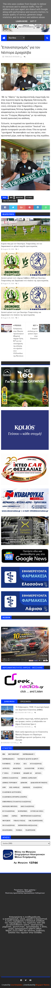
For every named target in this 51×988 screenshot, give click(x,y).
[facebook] (21, 980)
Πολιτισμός (7, 830)
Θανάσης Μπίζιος (9, 806)
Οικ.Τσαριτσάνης (9, 201)
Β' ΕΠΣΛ (29, 197)
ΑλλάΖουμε (29, 768)
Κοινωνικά (22, 811)
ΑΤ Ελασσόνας (36, 764)
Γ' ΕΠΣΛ (5, 773)
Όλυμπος (6, 764)
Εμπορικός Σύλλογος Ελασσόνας (16, 802)
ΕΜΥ (4, 787)
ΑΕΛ (25, 764)
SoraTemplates (16, 985)
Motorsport (13, 754)
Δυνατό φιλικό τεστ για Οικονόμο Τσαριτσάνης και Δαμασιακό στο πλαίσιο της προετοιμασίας (21, 313)
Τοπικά (19, 830)
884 (11, 197)
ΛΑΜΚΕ (5, 816)
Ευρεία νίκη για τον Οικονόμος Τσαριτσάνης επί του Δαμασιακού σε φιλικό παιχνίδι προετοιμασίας (21, 245)
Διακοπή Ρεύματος (39, 783)
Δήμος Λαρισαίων (29, 778)
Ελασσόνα (37, 787)
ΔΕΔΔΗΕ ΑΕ (27, 773)
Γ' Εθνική (16, 773)
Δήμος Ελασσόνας (10, 778)
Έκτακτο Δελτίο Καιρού (28, 759)
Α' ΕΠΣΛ (17, 764)
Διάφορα (24, 783)
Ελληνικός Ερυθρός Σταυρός (14, 797)
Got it (33, 21)
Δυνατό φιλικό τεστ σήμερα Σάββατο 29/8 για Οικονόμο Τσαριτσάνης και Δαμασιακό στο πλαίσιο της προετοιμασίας (24, 279)
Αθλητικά (19, 197)
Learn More (21, 21)
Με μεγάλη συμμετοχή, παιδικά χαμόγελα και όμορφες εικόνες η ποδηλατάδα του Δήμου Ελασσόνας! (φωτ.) (31, 721)
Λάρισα (14, 816)
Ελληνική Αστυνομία (11, 792)
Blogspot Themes (43, 985)
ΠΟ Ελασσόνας (8, 825)
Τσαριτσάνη (30, 830)
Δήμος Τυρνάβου (9, 783)
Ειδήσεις (26, 787)
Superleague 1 (28, 754)
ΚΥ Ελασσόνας (8, 811)
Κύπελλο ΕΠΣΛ (37, 811)
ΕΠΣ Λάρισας (14, 787)
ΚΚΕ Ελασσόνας (27, 806)
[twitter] (25, 980)
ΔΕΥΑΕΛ (38, 773)
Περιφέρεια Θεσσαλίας (27, 825)
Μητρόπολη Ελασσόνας (31, 816)
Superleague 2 (8, 759)
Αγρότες (6, 768)
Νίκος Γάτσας (19, 821)
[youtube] (30, 980)
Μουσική (6, 821)
